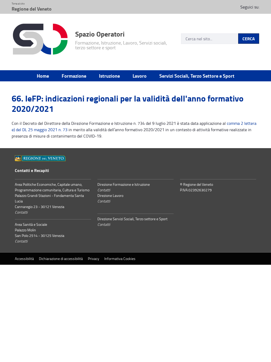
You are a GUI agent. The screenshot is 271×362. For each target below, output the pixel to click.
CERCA (248, 39)
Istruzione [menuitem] (109, 75)
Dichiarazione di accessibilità (61, 258)
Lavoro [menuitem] (140, 75)
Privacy (93, 258)
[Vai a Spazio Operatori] (40, 40)
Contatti (21, 212)
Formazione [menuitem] (74, 75)
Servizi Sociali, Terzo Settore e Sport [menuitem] (196, 75)
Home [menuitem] (43, 75)
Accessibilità (24, 258)
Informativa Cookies (120, 258)
